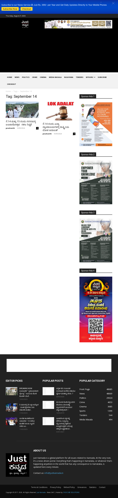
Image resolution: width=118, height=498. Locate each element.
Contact (102, 487)
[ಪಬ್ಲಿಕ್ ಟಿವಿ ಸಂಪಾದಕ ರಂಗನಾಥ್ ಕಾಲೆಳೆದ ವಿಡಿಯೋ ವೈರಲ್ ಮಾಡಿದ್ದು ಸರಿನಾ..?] (48, 391)
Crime (34, 77)
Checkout (26, 9)
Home (9, 77)
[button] (113, 3)
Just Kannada (41, 492)
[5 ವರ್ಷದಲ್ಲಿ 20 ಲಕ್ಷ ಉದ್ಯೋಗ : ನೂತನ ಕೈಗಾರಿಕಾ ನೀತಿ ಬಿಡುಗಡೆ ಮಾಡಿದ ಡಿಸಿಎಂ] (11, 407)
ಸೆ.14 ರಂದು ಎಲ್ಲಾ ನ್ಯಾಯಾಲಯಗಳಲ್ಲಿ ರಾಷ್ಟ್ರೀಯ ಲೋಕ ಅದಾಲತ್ (56, 127)
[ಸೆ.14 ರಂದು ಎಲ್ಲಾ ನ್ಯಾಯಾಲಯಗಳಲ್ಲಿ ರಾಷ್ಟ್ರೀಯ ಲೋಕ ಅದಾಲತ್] (59, 111)
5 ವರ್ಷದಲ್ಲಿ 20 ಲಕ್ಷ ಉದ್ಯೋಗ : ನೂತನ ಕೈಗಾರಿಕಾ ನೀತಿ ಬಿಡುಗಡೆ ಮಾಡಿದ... (29, 407)
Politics (25, 77)
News (17, 77)
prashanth (10, 128)
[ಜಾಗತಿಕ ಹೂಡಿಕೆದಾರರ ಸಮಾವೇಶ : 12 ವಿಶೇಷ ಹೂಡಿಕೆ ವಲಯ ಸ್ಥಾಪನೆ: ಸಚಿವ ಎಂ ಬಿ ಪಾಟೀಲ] (11, 421)
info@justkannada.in (53, 473)
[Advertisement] (59, 52)
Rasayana (68, 77)
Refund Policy (69, 487)
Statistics (92, 487)
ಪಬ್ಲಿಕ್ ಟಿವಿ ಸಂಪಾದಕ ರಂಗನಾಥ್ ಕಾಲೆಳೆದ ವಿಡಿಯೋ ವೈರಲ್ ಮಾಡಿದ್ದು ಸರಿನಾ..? (65, 391)
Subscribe (102, 77)
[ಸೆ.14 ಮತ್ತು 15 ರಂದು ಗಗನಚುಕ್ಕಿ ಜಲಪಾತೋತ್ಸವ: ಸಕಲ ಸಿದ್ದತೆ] (22, 110)
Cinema (43, 77)
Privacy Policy (55, 487)
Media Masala (55, 77)
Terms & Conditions (39, 487)
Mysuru (89, 77)
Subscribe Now (10, 9)
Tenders (79, 77)
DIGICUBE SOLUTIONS (71, 492)
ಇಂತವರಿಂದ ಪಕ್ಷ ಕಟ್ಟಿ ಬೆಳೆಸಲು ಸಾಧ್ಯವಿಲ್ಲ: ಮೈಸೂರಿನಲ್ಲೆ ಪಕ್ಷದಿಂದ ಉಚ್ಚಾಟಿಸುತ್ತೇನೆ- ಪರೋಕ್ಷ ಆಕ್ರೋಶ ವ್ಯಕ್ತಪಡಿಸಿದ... (64, 423)
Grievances (81, 487)
